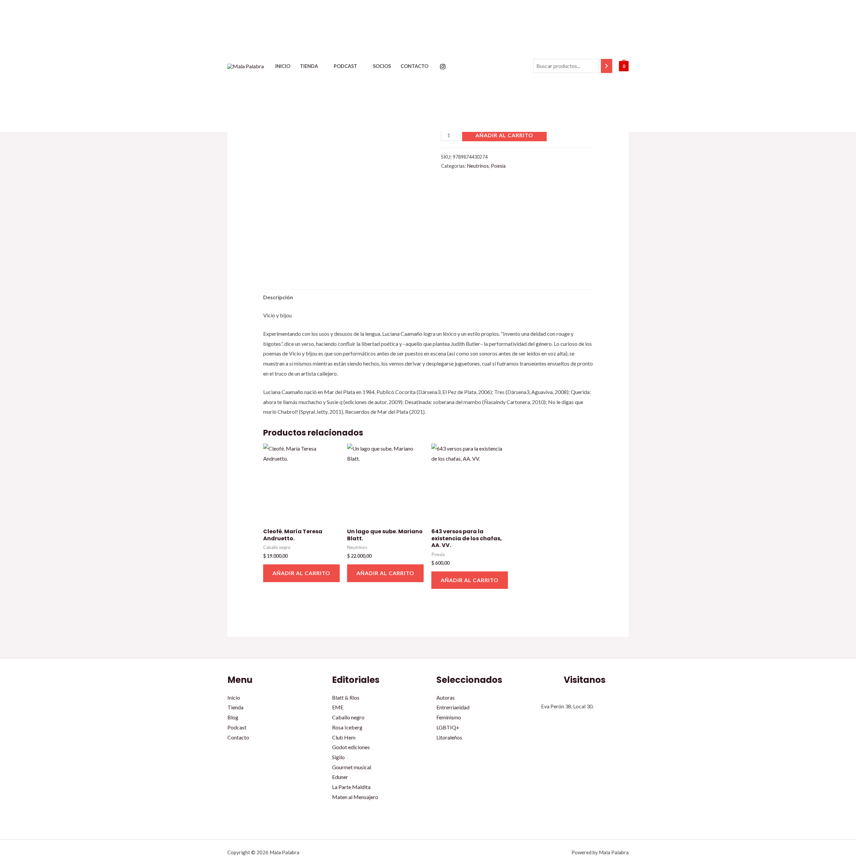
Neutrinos (478, 166)
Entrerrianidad (452, 707)
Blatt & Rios (345, 697)
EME (337, 707)
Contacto (414, 66)
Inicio (282, 66)
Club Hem (343, 737)
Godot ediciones (351, 747)
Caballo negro (348, 717)
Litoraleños (449, 737)
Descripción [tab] (278, 297)
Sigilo (338, 757)
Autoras (445, 697)
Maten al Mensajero (355, 797)
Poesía (498, 166)
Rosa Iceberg (347, 727)
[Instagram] (443, 67)
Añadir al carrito (504, 135)
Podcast (345, 66)
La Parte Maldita (351, 787)
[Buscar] (606, 66)
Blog (232, 717)
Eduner (340, 777)
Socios (382, 66)
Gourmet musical (351, 767)
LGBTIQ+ (447, 727)
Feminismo (448, 717)
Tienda (309, 66)
